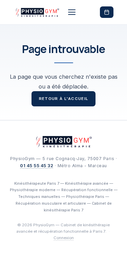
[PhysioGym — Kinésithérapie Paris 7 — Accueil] (37, 12)
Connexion (64, 237)
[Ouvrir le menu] (72, 12)
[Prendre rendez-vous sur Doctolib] (106, 12)
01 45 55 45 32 (36, 165)
